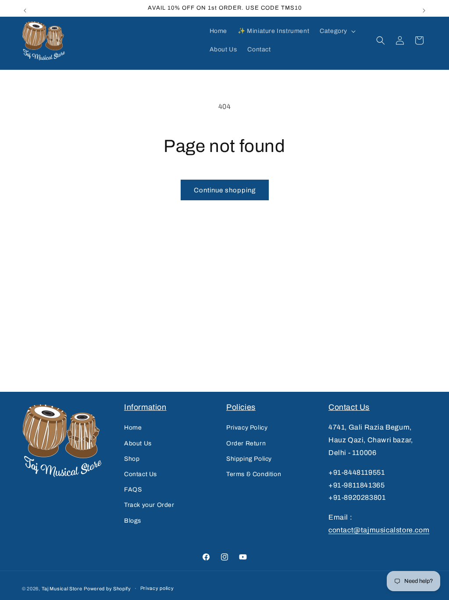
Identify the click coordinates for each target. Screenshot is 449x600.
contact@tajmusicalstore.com (378, 530)
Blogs (132, 520)
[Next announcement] (424, 8)
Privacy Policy (246, 427)
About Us (138, 443)
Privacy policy (157, 588)
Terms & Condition (253, 474)
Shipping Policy (249, 458)
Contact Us (140, 474)
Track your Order (149, 505)
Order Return (246, 443)
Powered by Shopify (107, 588)
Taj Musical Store (62, 588)
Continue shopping (225, 190)
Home (133, 427)
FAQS (133, 489)
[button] (336, 31)
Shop (131, 458)
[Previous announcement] (25, 8)
